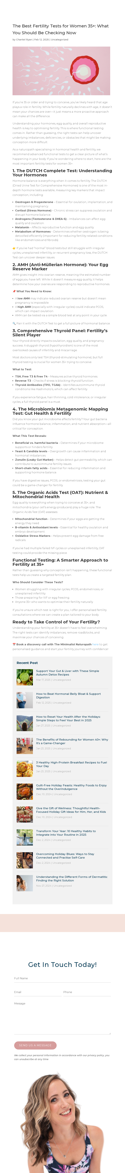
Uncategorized (59, 39)
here (95, 644)
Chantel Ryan (24, 39)
